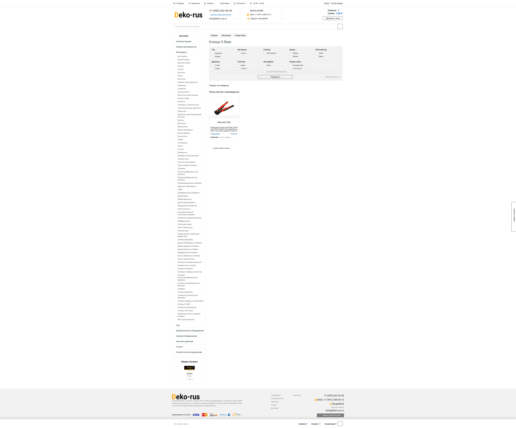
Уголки (181, 149)
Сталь (244, 53)
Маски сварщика (185, 130)
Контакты (241, 3)
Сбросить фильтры (332, 77)
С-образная (298, 69)
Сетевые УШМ (184, 304)
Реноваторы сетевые (187, 265)
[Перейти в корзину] (325, 12)
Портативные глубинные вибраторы (188, 235)
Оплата (210, 3)
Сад (178, 325)
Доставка (224, 3)
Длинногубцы (184, 60)
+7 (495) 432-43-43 (220, 10)
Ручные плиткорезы (186, 162)
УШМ (180, 189)
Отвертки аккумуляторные (189, 218)
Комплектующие (183, 41)
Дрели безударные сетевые (190, 243)
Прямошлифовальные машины (187, 178)
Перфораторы (184, 221)
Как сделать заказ (181, 424)
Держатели (182, 126)
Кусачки (181, 72)
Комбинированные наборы (190, 183)
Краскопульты (184, 209)
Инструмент (181, 52)
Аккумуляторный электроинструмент (186, 213)
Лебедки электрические (188, 156)
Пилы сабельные (185, 227)
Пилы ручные (183, 92)
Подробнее (215, 134)
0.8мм (218, 69)
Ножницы (182, 85)
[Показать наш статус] (189, 373)
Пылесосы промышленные (189, 262)
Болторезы (182, 56)
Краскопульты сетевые (188, 249)
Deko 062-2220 (224, 122)
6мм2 (244, 65)
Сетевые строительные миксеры (188, 296)
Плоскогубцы (183, 98)
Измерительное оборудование (190, 331)
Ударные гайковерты (187, 186)
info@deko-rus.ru (334, 410)
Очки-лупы (182, 136)
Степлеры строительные (188, 105)
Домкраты (182, 152)
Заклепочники (184, 63)
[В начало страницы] (340, 423)
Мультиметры (184, 133)
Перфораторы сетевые (188, 252)
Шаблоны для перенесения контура (189, 115)
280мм (296, 56)
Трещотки (182, 111)
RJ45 (269, 65)
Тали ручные (183, 159)
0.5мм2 (244, 69)
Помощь (180, 3)
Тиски (180, 146)
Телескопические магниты (189, 108)
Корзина (314, 424)
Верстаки (182, 123)
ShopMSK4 (338, 403)
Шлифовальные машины (189, 193)
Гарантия (195, 3)
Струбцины (182, 143)
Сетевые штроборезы (187, 307)
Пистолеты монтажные (188, 95)
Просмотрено (330, 424)
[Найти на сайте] (340, 26)
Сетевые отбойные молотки (190, 272)
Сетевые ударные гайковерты (191, 301)
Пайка (180, 139)
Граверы (181, 289)
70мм (321, 53)
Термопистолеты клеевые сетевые (189, 315)
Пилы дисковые (185, 224)
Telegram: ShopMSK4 (259, 18)
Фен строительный (186, 319)
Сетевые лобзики (185, 269)
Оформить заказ (332, 18)
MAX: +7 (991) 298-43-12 (260, 14)
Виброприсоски (184, 199)
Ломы (180, 76)
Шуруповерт (183, 196)
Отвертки (182, 89)
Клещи (180, 66)
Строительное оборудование (189, 352)
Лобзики (181, 168)
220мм (296, 53)
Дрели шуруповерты (187, 202)
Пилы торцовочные (186, 259)
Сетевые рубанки (185, 292)
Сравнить (302, 424)
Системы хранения (184, 341)
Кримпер (219, 53)
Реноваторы (183, 231)
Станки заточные (185, 310)
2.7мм (218, 65)
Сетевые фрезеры (185, 239)
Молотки (181, 79)
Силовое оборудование (186, 336)
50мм (321, 56)
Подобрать (275, 77)
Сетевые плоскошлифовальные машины (188, 277)
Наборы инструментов (186, 47)
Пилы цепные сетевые (187, 165)
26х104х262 (272, 53)
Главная (214, 35)
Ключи (180, 69)
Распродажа (276, 395)
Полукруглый (298, 65)
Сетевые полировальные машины (189, 284)
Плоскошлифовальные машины (188, 173)
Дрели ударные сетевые (188, 246)
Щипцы (181, 120)
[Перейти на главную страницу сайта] (188, 14)
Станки (179, 347)
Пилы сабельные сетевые (189, 256)
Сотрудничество (277, 398)
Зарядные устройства (187, 206)
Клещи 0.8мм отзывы (221, 148)
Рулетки (181, 101)
